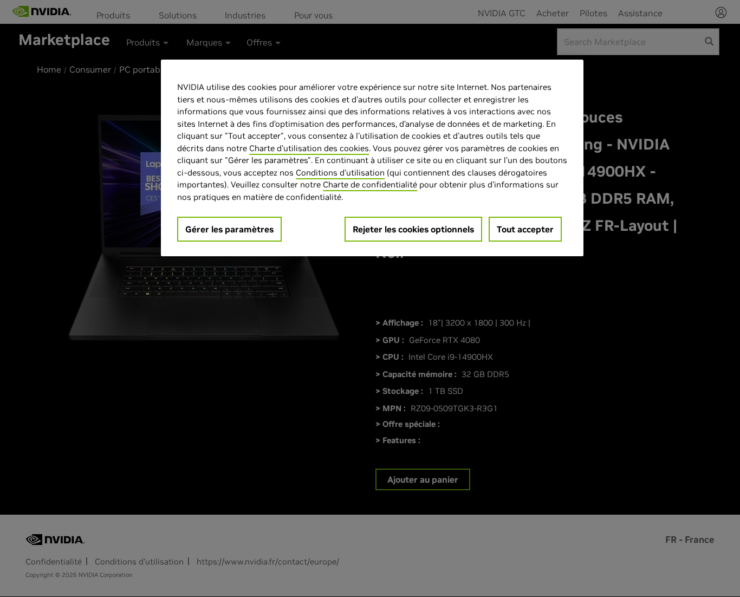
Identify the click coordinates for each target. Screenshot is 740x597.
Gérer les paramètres (229, 229)
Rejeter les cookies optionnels (413, 229)
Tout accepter (525, 229)
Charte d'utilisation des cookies (309, 148)
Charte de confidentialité (370, 184)
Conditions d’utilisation (340, 172)
